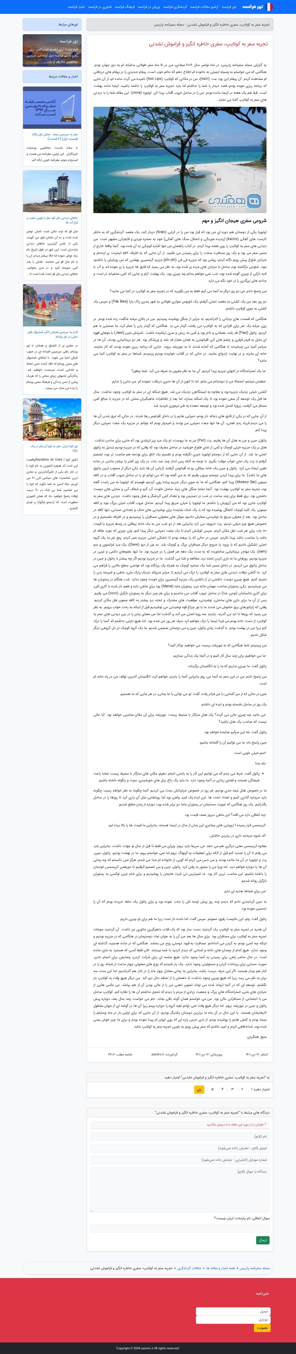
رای (199, 1089)
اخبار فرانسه (76, 7)
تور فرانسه (69, 41)
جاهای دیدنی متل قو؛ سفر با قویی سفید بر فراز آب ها (52, 220)
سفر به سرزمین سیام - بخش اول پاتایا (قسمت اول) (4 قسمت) (55, 136)
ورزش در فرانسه (149, 7)
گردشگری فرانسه (175, 7)
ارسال (263, 1240)
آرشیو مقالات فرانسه (204, 7)
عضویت (262, 1328)
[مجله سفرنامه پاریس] (257, 7)
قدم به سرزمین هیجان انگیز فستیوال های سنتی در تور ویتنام (53, 334)
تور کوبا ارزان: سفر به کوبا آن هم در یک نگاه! (54, 448)
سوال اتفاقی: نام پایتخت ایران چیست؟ (242, 1218)
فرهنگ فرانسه (125, 7)
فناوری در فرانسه (99, 7)
